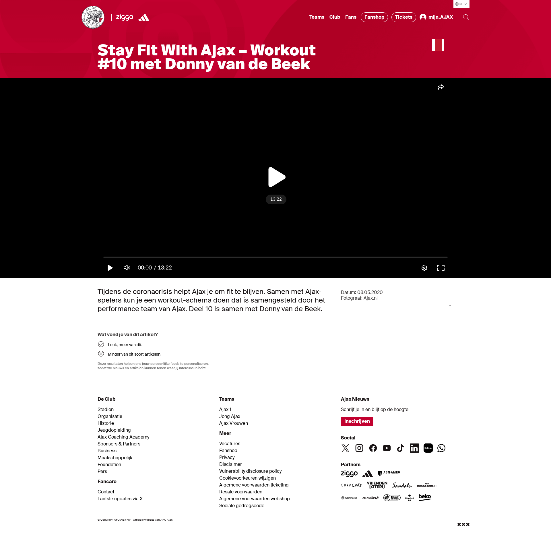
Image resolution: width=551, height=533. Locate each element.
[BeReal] (428, 448)
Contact (106, 492)
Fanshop (374, 17)
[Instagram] (359, 448)
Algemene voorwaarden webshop (254, 499)
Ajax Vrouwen (233, 423)
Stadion (106, 409)
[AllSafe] (392, 498)
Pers (102, 471)
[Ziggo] (124, 17)
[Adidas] (367, 473)
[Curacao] (351, 486)
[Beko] (425, 498)
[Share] (450, 307)
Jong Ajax (229, 416)
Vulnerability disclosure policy (250, 471)
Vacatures (229, 444)
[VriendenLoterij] (376, 486)
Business (107, 451)
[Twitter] (345, 448)
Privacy (226, 457)
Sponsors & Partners (119, 444)
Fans (350, 17)
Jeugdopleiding (114, 430)
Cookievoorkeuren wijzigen (247, 478)
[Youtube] (386, 448)
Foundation (109, 465)
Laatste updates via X (120, 499)
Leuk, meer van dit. (125, 344)
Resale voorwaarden (240, 492)
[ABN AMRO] (389, 473)
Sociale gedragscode (241, 506)
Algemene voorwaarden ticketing (254, 485)
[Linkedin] (414, 448)
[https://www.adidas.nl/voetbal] (143, 17)
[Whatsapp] (441, 448)
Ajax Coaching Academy (123, 437)
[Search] (466, 17)
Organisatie (110, 416)
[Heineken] (409, 498)
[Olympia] (370, 498)
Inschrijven (357, 421)
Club (334, 17)
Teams (316, 17)
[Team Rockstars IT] (427, 486)
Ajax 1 (225, 409)
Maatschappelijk (115, 458)
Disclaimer (230, 464)
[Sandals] (402, 485)
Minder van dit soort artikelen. (134, 354)
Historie (106, 423)
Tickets (403, 17)
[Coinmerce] (349, 498)
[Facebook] (373, 448)
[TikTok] (400, 448)
